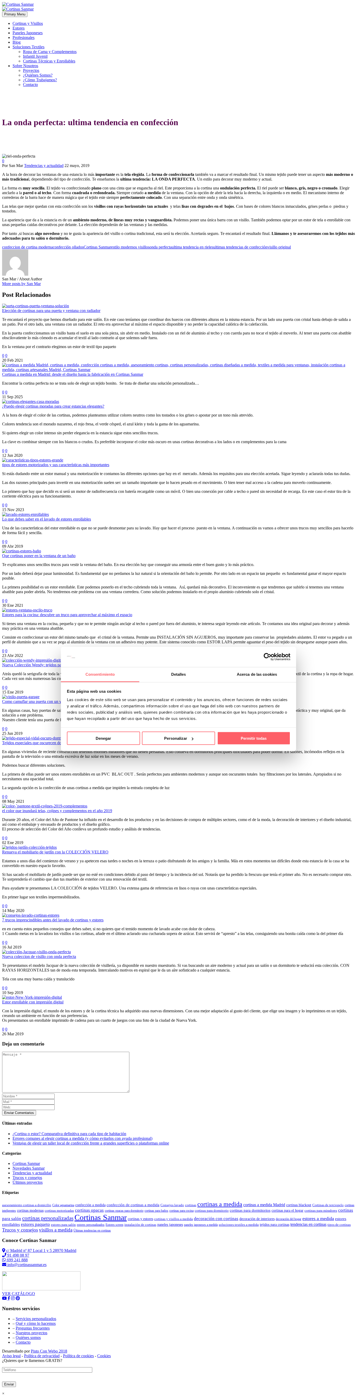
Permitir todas (254, 738)
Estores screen (114, 1225)
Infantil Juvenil (35, 56)
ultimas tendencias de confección (240, 247)
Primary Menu (14, 14)
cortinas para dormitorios (250, 1210)
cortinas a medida (219, 1204)
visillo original (279, 247)
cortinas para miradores (320, 1210)
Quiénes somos (28, 1337)
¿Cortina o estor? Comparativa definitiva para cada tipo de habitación (69, 1133)
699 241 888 (17, 1260)
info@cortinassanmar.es (26, 1264)
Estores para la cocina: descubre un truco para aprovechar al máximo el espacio (67, 615)
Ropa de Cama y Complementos (50, 51)
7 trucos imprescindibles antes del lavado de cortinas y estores (52, 920)
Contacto (30, 84)
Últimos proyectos (28, 1182)
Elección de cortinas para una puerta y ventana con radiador (51, 310)
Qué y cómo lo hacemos (36, 1323)
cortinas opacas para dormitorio (124, 1210)
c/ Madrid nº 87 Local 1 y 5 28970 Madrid (40, 1250)
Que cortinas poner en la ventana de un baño (39, 555)
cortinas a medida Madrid (264, 1205)
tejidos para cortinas (274, 1224)
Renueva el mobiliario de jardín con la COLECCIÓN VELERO (55, 852)
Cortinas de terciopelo (328, 1205)
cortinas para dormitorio (212, 1210)
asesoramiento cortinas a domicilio (26, 1205)
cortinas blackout (298, 1205)
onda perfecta (160, 247)
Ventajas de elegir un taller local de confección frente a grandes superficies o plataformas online (91, 1143)
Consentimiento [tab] (100, 674)
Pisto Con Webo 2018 (49, 1351)
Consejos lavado (172, 1205)
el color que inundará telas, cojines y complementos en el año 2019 (57, 810)
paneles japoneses (170, 1225)
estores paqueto (35, 1224)
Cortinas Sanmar (97, 247)
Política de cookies (78, 1356)
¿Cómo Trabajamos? (40, 80)
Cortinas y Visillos (28, 23)
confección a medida (90, 1205)
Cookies (104, 1356)
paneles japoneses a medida (201, 1225)
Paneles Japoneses (28, 33)
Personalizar (175, 738)
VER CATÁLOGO (18, 1293)
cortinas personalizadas (47, 1218)
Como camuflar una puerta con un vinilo (35, 701)
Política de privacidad (42, 1356)
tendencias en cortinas (308, 1224)
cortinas (190, 1205)
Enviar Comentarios (19, 1113)
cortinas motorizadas (59, 1210)
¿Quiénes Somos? (38, 75)
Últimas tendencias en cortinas (92, 1230)
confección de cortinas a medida (133, 1205)
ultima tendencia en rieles (192, 247)
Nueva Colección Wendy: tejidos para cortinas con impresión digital (58, 665)
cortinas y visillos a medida (173, 1219)
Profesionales (23, 37)
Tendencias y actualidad (44, 165)
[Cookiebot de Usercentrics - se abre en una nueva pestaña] (267, 657)
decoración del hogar (288, 1219)
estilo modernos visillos (130, 247)
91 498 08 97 (17, 1255)
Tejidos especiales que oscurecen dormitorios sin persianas (50, 743)
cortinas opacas (89, 1210)
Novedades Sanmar (29, 1168)
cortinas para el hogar (287, 1210)
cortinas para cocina (181, 1210)
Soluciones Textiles (28, 47)
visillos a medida (55, 1230)
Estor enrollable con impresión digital (33, 1002)
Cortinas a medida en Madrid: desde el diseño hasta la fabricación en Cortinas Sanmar (72, 374)
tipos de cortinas (339, 1225)
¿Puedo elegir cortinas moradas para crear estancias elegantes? (53, 406)
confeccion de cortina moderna (27, 247)
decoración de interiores (257, 1219)
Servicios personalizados (36, 1318)
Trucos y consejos (27, 1177)
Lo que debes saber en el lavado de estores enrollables (46, 519)
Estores (19, 28)
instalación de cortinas (140, 1225)
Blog (17, 42)
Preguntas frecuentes (33, 1328)
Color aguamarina (63, 1205)
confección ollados (68, 247)
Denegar (103, 738)
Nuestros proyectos (31, 1333)
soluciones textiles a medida (239, 1225)
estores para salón (63, 1225)
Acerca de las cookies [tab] (257, 674)
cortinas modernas (30, 1210)
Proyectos (31, 70)
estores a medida (318, 1218)
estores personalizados (91, 1225)
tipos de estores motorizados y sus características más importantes (55, 465)
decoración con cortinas (216, 1218)
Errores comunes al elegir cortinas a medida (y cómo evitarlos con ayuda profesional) (82, 1138)
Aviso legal (11, 1356)
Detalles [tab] (178, 674)
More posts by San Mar (21, 283)
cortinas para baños (156, 1210)
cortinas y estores (140, 1219)
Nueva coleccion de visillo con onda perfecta (39, 956)
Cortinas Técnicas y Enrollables (49, 61)
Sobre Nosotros (25, 65)
